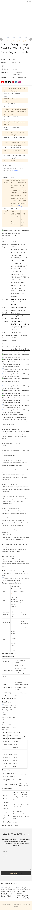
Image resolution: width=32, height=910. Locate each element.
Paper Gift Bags (17, 206)
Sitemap (16, 906)
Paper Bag (15, 170)
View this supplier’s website (10, 825)
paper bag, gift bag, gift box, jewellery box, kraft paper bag (15, 601)
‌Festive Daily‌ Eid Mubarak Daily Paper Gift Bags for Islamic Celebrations (23, 897)
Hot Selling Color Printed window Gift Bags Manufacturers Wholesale (7, 895)
